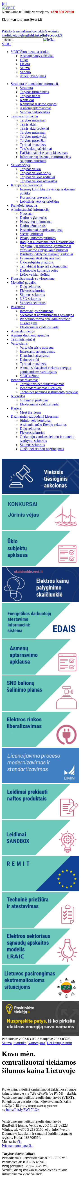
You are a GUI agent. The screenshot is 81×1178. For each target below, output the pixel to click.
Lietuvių (16, 35)
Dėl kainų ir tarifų (59, 1043)
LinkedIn (39, 35)
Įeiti (4, 4)
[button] (48, 39)
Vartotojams (36, 1043)
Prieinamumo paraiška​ (17, 1146)
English (27, 35)
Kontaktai (38, 31)
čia (19, 1142)
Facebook (53, 35)
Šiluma (7, 1043)
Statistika (20, 1043)
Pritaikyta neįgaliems (16, 31)
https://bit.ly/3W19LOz (22, 1110)
